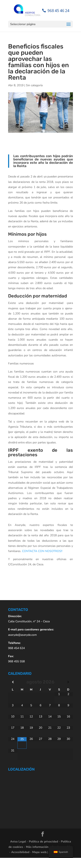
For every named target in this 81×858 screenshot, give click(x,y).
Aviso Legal (18, 841)
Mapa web (39, 852)
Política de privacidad (43, 841)
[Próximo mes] (68, 682)
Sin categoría (34, 85)
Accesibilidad (20, 852)
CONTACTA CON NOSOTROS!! (42, 551)
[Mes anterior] (12, 682)
